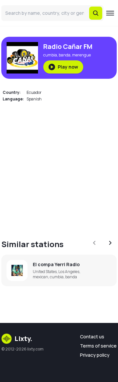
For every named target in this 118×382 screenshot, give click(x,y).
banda (64, 55)
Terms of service (98, 346)
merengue (81, 55)
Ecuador (34, 92)
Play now (68, 67)
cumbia (50, 55)
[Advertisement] (59, 167)
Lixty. (23, 338)
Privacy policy (94, 355)
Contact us (92, 336)
